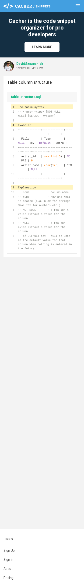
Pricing (9, 578)
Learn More (42, 47)
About (8, 569)
